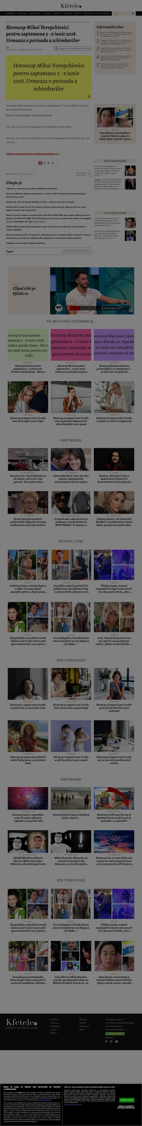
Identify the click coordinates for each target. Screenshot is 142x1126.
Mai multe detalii (45, 1100)
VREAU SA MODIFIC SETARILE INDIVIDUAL (126, 1107)
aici (21, 1114)
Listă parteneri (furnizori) (73, 1104)
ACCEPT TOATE (126, 1100)
